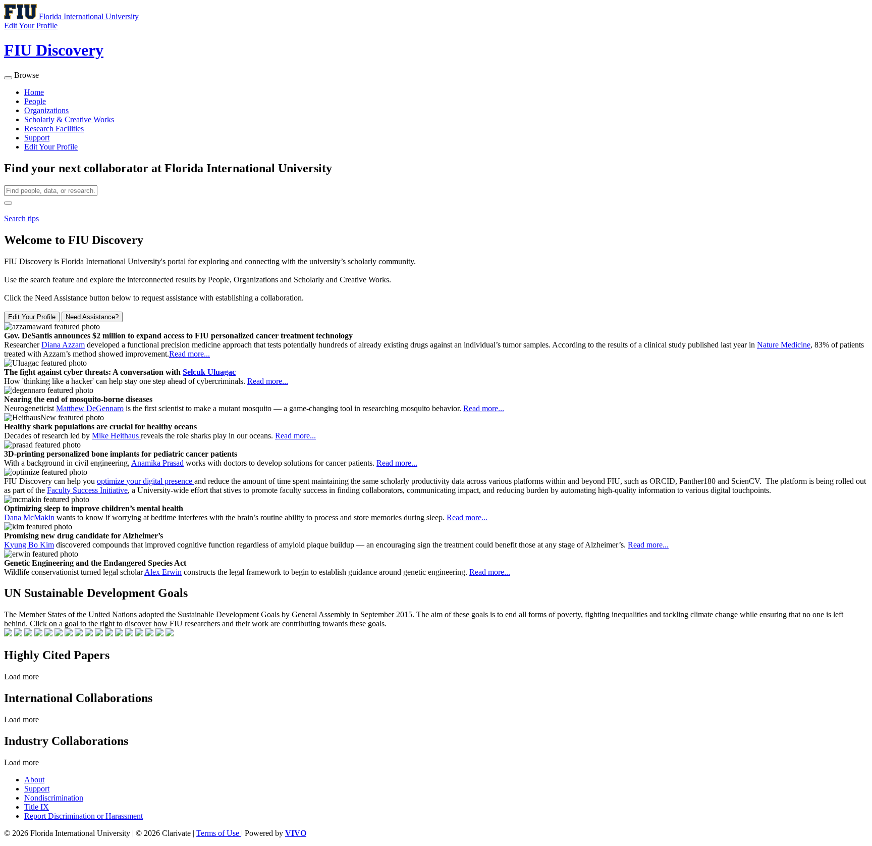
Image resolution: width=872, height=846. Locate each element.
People (35, 101)
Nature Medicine (783, 344)
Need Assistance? (92, 317)
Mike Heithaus (116, 435)
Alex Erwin (163, 572)
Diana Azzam (63, 344)
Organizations (46, 110)
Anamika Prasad (157, 463)
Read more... (189, 354)
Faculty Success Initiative (87, 490)
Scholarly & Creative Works (69, 119)
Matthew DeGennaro (90, 408)
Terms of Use (218, 833)
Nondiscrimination (53, 797)
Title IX (36, 807)
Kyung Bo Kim (29, 544)
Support (36, 137)
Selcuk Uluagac (209, 372)
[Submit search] (8, 203)
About (34, 779)
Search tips (21, 218)
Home (34, 92)
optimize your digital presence (145, 481)
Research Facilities (54, 128)
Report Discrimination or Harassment (83, 816)
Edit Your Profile (51, 146)
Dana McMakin (29, 517)
